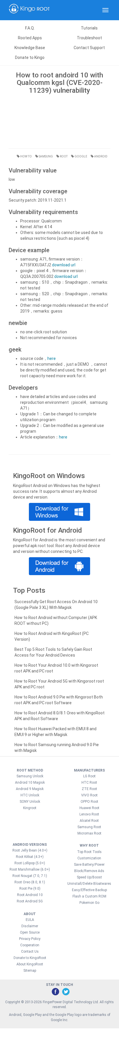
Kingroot (29, 808)
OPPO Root (89, 802)
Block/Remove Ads (89, 871)
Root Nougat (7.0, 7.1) (29, 876)
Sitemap (29, 971)
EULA (30, 920)
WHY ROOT (89, 845)
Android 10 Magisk (30, 782)
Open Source (30, 932)
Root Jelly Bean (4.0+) (29, 850)
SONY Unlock (30, 802)
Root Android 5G (30, 901)
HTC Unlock (30, 795)
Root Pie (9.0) (29, 889)
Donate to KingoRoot (30, 958)
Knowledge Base (29, 47)
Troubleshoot (89, 38)
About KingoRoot (29, 964)
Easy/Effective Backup (89, 890)
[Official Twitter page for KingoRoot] (66, 991)
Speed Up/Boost (89, 877)
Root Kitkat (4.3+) (30, 857)
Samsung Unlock (29, 776)
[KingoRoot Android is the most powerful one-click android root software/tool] (59, 512)
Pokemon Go (89, 903)
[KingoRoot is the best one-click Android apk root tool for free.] (59, 566)
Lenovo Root (89, 814)
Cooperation (29, 945)
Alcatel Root (89, 821)
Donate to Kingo (29, 57)
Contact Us (30, 951)
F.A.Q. (30, 28)
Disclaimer (29, 926)
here (51, 358)
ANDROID (100, 156)
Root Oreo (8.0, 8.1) (29, 882)
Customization (89, 858)
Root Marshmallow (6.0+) (30, 869)
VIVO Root (89, 795)
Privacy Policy (29, 939)
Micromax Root (89, 833)
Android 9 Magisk (30, 789)
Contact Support (89, 47)
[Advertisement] (59, 120)
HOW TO (26, 156)
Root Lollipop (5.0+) (29, 863)
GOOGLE (80, 156)
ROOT (63, 156)
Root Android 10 (30, 895)
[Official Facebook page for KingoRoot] (55, 991)
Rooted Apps (30, 38)
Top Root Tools (89, 852)
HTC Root (89, 782)
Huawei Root (89, 808)
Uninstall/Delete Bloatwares (89, 884)
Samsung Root (89, 827)
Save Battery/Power (89, 865)
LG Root (89, 776)
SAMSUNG (45, 156)
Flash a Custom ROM (89, 896)
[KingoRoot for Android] (29, 10)
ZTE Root (89, 789)
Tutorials (89, 28)
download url (63, 265)
